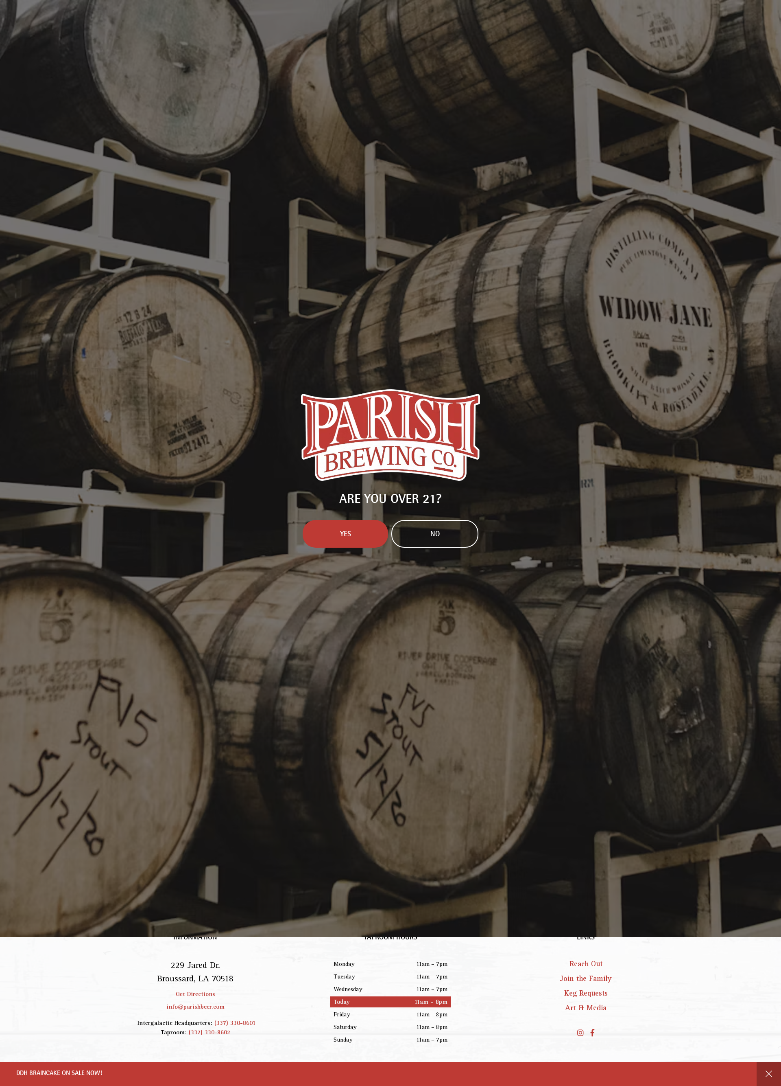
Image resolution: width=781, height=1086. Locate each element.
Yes (345, 609)
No (435, 609)
